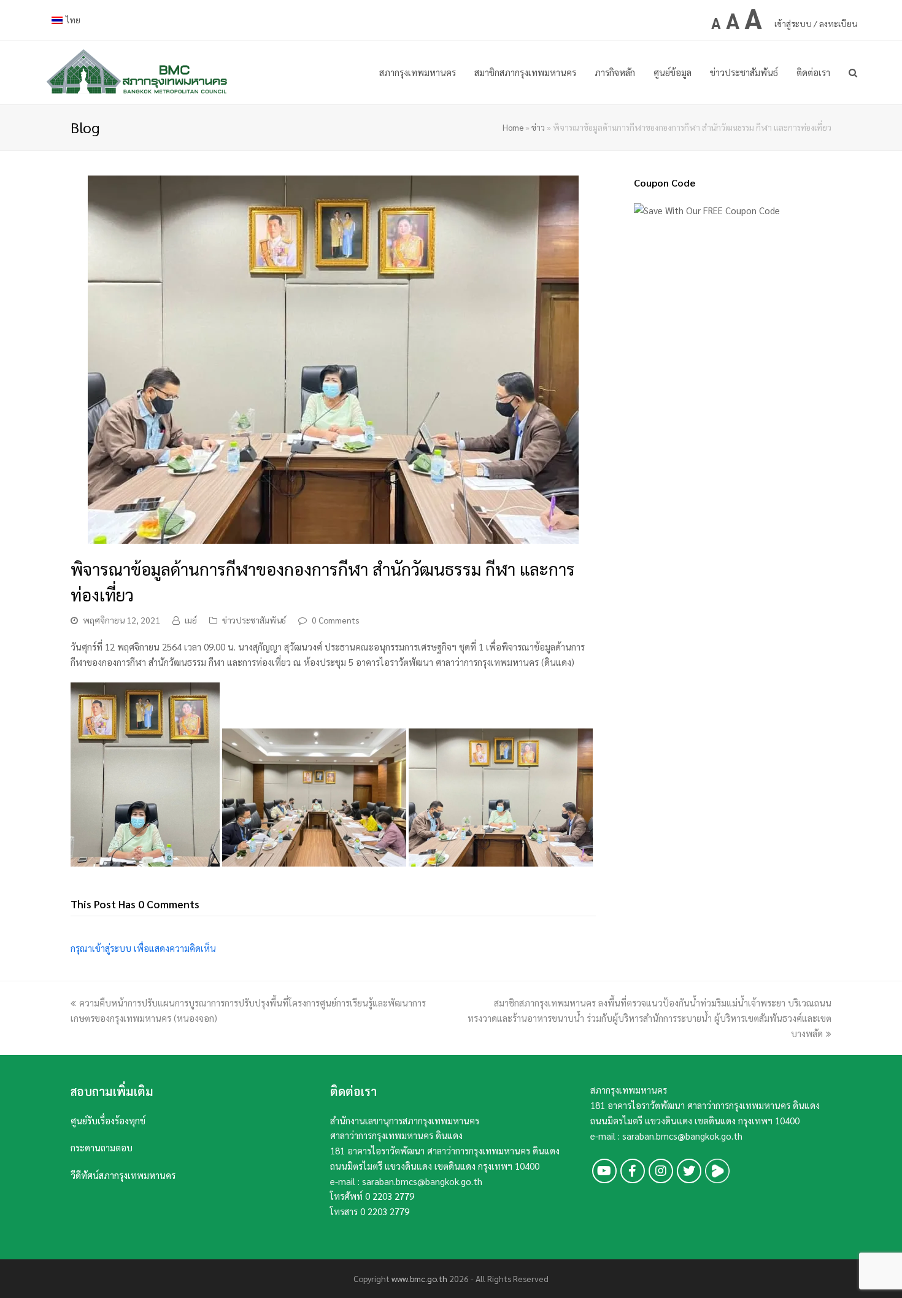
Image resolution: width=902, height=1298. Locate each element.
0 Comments (335, 619)
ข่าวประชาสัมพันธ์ (254, 619)
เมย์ (191, 619)
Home (513, 127)
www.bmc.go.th (419, 1278)
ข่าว (538, 127)
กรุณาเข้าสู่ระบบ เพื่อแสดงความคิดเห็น (143, 948)
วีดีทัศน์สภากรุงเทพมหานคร (123, 1175)
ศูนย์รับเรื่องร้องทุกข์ (108, 1120)
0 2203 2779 (389, 1196)
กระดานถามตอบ (102, 1147)
